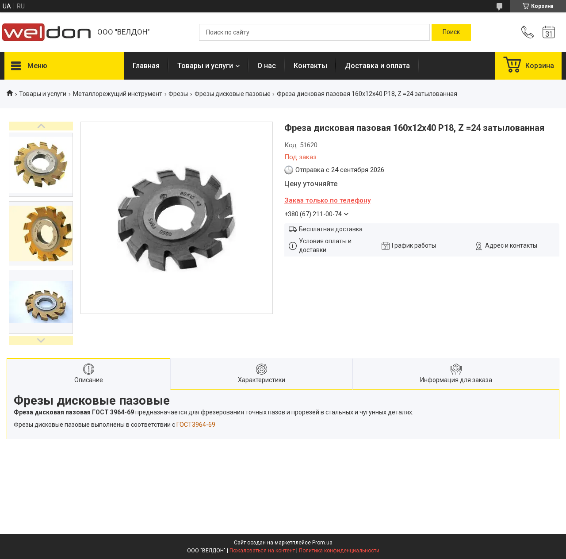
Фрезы (178, 93)
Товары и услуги (205, 65)
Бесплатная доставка (331, 229)
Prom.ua (322, 543)
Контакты (310, 65)
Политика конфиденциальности (339, 551)
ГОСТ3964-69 (195, 424)
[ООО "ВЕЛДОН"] (46, 32)
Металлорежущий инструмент (117, 93)
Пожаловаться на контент (262, 551)
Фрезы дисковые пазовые (233, 93)
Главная (146, 65)
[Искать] (451, 32)
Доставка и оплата (377, 65)
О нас (266, 65)
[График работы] (549, 32)
